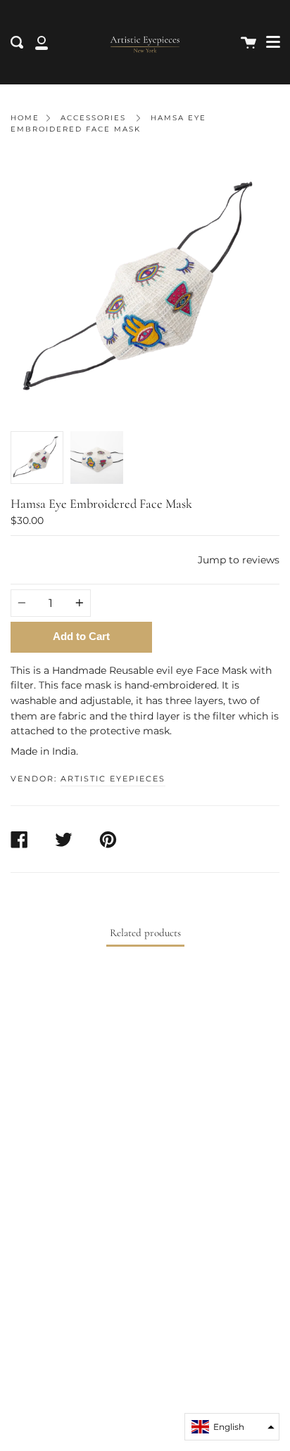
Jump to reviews (238, 560)
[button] (231, 1426)
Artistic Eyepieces (113, 779)
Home (25, 118)
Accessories (93, 118)
